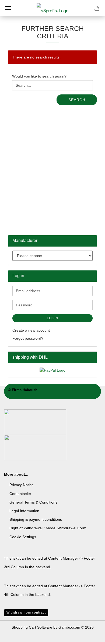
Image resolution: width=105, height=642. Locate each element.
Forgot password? (27, 338)
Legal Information (24, 511)
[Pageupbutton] (90, 634)
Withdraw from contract (26, 612)
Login (52, 318)
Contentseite (20, 493)
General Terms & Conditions (33, 502)
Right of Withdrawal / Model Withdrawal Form (47, 528)
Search (76, 100)
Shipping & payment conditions (35, 519)
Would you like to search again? (39, 76)
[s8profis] (52, 8)
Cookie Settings (22, 537)
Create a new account (31, 330)
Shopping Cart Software (32, 627)
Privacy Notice (21, 485)
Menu (8, 8)
